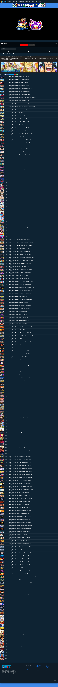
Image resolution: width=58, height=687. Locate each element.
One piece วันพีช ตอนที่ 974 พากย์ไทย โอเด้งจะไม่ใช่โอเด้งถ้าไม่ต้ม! (18, 323)
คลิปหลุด (37, 670)
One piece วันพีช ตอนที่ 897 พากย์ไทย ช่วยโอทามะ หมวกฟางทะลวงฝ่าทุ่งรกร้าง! (19, 91)
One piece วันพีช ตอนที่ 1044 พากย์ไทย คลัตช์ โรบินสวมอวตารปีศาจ (18, 534)
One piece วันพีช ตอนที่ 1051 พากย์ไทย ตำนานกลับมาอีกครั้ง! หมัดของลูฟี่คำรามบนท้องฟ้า (21, 555)
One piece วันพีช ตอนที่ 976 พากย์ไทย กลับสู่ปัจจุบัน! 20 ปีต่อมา (17, 329)
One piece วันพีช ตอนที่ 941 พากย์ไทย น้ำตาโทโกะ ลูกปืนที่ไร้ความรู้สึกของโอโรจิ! (20, 224)
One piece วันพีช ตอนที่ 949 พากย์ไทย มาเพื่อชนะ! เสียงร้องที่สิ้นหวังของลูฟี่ (19, 248)
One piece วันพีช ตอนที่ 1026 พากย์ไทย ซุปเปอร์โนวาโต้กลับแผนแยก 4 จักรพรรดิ (20, 480)
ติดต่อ (40, 1)
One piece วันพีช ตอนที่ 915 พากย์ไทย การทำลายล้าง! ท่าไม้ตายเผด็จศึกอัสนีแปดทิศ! (20, 145)
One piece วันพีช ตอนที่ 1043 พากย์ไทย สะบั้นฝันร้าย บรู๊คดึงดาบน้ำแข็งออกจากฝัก (20, 531)
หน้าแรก (9, 1)
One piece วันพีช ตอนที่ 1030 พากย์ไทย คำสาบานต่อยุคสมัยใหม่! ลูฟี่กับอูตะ (19, 492)
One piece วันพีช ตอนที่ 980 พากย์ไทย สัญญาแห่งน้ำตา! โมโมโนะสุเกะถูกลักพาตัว (20, 341)
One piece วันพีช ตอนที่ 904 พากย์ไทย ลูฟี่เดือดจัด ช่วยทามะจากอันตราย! (18, 112)
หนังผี (47, 670)
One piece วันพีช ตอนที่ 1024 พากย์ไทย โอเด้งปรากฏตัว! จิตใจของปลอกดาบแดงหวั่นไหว (21, 474)
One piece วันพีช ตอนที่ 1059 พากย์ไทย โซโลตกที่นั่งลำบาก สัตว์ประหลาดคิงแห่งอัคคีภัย (21, 579)
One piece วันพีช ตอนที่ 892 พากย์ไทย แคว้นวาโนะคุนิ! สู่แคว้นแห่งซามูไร (19, 76)
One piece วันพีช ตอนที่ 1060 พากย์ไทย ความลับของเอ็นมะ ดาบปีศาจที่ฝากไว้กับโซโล (20, 582)
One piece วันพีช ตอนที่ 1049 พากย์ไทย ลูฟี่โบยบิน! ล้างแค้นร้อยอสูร (18, 549)
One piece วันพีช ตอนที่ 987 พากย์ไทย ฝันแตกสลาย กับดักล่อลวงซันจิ (18, 362)
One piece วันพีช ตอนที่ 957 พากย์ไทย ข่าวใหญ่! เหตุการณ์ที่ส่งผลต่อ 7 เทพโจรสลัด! (20, 272)
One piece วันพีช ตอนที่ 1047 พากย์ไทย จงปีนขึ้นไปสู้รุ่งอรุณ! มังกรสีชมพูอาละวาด (20, 543)
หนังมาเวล (47, 666)
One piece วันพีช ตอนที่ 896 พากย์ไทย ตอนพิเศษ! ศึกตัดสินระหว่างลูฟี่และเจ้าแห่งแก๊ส (20, 88)
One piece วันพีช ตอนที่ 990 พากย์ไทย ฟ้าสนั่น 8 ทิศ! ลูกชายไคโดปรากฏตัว (19, 371)
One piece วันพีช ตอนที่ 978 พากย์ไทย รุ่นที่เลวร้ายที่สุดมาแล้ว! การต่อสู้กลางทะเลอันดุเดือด (21, 335)
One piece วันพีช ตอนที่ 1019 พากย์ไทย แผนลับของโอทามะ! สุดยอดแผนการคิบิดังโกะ (20, 459)
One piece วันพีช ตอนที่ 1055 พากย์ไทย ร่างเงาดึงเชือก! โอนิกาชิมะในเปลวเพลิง (19, 567)
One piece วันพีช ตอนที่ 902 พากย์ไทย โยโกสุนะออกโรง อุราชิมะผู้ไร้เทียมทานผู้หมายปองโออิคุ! (22, 106)
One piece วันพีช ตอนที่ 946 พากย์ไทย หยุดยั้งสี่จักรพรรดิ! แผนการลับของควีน (19, 239)
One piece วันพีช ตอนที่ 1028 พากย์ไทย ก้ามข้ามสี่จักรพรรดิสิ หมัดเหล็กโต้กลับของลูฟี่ (20, 486)
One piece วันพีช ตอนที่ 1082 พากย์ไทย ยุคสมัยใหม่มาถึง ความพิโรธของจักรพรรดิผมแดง (21, 649)
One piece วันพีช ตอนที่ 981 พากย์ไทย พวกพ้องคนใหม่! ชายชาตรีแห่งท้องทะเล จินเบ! (20, 344)
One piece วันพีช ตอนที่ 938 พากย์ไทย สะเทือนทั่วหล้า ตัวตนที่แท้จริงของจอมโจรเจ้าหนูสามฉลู (21, 215)
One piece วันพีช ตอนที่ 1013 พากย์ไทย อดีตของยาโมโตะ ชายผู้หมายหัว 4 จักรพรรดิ (20, 441)
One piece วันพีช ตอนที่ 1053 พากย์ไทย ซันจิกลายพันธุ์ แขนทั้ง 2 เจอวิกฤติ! (19, 561)
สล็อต (37, 667)
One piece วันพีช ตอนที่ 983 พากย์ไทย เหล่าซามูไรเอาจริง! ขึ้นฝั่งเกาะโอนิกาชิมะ (20, 350)
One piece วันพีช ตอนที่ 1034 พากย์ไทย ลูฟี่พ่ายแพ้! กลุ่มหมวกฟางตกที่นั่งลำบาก (19, 504)
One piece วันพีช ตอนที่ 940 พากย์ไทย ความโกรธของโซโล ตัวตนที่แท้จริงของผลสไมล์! (20, 221)
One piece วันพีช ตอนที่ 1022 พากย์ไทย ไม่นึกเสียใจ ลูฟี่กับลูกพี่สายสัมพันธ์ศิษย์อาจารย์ (20, 468)
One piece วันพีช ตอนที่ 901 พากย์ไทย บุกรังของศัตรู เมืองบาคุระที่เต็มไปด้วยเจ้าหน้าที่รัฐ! (21, 103)
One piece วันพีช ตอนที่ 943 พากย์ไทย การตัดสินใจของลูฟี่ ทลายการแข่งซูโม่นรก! (20, 230)
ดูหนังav (52, 680)
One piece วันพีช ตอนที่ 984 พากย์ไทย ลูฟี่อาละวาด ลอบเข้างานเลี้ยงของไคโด (19, 353)
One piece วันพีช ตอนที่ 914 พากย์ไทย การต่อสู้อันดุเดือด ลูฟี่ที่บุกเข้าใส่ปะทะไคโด (20, 142)
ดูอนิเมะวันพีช (21, 1)
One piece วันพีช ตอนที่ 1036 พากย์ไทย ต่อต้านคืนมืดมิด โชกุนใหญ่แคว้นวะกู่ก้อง (20, 510)
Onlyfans (37, 666)
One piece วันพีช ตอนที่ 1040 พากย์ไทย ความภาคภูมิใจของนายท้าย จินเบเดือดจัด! (20, 522)
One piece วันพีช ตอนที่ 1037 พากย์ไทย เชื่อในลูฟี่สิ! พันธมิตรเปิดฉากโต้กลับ (19, 513)
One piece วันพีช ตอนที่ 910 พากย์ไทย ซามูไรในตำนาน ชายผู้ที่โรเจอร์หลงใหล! (19, 130)
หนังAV (42, 680)
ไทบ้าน (47, 665)
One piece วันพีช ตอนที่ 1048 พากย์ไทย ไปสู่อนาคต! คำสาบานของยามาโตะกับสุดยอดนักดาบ (21, 546)
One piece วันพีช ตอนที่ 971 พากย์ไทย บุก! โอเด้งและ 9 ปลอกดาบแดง (18, 314)
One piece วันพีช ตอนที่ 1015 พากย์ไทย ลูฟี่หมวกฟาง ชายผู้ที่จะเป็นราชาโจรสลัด (20, 447)
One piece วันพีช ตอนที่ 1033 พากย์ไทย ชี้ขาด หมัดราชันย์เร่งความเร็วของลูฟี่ (19, 501)
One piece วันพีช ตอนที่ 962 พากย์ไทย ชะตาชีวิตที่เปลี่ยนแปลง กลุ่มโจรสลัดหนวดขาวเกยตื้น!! (21, 287)
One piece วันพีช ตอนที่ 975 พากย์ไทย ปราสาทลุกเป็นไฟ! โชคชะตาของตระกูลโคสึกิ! (20, 326)
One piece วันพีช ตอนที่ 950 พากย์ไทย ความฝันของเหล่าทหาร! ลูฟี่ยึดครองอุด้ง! (19, 251)
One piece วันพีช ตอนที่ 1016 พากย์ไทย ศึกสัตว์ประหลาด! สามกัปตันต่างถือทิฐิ (19, 450)
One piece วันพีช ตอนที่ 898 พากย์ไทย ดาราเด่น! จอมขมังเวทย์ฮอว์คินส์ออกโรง (19, 94)
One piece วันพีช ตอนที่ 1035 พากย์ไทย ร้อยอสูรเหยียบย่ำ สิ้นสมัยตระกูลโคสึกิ (19, 507)
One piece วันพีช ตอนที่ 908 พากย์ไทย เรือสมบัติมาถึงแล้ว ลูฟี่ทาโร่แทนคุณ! (19, 124)
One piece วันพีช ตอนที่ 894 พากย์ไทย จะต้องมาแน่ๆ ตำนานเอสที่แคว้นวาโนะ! (19, 82)
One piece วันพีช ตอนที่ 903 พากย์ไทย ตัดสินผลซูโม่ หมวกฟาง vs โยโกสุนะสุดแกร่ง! (20, 109)
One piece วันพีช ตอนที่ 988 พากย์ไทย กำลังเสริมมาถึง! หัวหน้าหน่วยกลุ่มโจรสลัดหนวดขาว (21, 365)
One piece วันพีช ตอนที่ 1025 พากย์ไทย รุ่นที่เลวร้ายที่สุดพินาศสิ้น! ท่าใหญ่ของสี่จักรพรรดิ (21, 477)
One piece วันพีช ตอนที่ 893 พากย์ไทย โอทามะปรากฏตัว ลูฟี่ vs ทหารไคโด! (19, 79)
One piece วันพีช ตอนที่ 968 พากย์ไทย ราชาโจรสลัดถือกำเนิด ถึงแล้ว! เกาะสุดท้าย (20, 305)
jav (45, 680)
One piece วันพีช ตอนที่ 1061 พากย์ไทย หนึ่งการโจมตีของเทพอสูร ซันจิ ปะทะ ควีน (20, 585)
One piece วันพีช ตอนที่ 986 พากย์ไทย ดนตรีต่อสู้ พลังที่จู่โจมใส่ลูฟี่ (18, 359)
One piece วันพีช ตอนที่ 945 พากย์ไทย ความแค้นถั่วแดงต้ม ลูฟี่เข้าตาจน (18, 236)
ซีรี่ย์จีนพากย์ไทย (38, 665)
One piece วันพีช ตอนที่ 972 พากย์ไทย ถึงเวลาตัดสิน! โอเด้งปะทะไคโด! (18, 317)
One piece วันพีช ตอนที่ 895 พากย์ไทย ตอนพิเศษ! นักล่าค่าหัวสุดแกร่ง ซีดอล (19, 85)
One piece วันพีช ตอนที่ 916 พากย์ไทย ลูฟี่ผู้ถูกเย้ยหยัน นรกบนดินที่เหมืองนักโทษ (19, 148)
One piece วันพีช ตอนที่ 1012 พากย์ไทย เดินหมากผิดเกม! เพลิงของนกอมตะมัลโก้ (19, 438)
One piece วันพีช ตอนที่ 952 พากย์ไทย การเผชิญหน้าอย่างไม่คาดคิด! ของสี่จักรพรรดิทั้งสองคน (21, 257)
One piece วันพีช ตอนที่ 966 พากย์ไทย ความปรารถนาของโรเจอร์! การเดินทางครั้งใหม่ (20, 299)
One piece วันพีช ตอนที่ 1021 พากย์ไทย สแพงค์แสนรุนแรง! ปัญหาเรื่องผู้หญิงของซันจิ (20, 465)
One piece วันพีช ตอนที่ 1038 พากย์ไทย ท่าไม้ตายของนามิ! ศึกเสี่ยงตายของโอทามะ (20, 516)
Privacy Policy (28, 668)
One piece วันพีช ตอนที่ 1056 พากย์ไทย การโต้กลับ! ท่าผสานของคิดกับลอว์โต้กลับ (20, 570)
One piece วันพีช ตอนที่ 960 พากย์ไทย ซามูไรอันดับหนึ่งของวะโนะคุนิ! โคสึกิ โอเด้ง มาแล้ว (21, 281)
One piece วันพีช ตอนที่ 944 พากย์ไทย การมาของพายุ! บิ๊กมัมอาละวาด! (18, 233)
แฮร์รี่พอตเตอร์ (48, 667)
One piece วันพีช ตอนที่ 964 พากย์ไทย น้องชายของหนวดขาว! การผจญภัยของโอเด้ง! (20, 293)
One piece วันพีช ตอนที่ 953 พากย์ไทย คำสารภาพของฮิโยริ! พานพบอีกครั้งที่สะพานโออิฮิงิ (21, 260)
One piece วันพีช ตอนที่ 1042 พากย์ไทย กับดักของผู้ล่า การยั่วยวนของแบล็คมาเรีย (20, 528)
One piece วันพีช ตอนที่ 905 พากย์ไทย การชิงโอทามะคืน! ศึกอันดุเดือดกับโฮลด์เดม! (20, 115)
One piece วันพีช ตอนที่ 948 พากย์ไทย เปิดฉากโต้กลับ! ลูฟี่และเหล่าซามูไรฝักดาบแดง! (20, 245)
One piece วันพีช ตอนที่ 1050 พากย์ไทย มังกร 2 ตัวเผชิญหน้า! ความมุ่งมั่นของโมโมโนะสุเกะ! (21, 552)
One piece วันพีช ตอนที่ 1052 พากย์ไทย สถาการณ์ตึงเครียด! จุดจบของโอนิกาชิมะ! (20, 558)
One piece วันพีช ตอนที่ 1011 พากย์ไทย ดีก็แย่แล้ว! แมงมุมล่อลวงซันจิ (18, 435)
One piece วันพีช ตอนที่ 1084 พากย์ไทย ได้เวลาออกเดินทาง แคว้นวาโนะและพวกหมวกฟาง (21, 655)
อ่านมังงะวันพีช (15, 1)
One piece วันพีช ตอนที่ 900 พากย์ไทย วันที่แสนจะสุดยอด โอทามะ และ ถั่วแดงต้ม (20, 100)
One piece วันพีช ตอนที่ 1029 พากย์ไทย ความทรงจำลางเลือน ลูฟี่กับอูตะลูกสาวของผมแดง (21, 489)
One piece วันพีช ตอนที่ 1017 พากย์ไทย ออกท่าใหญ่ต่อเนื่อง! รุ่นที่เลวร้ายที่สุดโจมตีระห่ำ (20, 453)
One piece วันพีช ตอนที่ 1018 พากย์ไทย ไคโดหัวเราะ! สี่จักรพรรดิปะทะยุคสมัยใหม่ (20, 456)
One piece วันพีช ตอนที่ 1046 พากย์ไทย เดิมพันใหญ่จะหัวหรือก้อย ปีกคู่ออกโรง (19, 540)
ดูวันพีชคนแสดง (34, 1)
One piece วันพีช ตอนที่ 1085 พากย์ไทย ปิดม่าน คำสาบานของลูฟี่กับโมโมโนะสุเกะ (20, 658)
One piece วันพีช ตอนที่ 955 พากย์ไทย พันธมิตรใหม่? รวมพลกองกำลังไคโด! (19, 266)
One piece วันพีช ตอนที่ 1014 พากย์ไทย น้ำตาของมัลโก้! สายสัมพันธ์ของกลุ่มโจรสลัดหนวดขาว (22, 444)
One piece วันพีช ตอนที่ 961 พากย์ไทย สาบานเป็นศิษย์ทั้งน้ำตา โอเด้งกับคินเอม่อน (20, 284)
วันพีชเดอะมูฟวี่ (27, 1)
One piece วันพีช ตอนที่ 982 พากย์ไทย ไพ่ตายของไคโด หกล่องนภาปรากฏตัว (19, 347)
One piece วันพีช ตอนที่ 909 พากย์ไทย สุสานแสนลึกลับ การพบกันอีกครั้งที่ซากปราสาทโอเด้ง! (21, 127)
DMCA (27, 669)
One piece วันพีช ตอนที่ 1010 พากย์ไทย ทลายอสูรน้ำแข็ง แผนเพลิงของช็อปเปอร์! (20, 432)
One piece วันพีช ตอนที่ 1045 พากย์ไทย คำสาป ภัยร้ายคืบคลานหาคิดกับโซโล (19, 537)
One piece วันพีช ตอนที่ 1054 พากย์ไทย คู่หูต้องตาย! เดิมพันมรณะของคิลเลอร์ (19, 564)
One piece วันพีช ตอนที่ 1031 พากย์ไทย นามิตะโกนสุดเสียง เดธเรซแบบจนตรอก (19, 495)
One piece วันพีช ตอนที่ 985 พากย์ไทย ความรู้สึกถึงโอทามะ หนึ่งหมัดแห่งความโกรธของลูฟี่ (21, 356)
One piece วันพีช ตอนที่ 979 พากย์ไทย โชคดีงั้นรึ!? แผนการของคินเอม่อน (19, 338)
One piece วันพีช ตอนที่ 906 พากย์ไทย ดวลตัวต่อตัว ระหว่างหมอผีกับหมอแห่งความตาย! (20, 118)
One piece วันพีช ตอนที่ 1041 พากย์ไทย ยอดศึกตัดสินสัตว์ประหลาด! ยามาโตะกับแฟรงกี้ (20, 525)
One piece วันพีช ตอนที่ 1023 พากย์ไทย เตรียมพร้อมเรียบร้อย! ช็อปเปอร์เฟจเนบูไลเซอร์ (20, 471)
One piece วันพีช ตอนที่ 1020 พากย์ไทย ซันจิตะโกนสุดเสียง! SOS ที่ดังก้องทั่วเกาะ (20, 462)
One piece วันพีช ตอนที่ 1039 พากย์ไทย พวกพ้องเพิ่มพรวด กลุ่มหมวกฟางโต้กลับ (19, 519)
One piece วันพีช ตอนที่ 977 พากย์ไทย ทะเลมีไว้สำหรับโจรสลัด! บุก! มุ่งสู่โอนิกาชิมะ (20, 332)
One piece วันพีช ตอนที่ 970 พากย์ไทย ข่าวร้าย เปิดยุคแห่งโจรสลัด (18, 311)
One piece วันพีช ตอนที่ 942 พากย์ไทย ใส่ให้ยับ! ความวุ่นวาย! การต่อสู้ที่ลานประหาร (20, 227)
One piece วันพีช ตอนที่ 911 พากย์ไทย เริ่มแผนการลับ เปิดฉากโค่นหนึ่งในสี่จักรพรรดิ (20, 133)
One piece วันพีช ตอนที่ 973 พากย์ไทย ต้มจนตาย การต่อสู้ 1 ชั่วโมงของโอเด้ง (19, 320)
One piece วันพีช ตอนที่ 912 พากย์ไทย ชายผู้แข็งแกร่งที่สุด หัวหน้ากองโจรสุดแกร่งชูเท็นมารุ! (21, 136)
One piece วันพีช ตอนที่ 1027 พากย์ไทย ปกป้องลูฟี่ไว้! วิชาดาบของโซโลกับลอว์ (19, 483)
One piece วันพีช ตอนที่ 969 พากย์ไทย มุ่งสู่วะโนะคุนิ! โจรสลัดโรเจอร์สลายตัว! (19, 308)
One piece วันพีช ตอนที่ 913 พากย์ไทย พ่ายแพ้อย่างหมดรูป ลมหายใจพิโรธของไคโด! (20, 139)
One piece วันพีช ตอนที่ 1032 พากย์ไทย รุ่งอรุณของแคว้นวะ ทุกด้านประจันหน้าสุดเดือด (20, 498)
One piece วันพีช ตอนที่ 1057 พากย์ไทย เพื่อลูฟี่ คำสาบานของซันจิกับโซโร (19, 573)
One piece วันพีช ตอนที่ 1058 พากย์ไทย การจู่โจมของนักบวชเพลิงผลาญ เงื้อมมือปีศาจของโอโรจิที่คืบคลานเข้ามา (24, 576)
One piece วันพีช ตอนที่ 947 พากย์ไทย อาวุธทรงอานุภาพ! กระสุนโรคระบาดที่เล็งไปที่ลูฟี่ (21, 242)
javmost (48, 680)
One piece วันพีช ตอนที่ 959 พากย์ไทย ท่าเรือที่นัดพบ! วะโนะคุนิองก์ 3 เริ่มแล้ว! (19, 278)
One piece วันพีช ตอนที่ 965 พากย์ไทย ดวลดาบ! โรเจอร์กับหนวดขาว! (18, 296)
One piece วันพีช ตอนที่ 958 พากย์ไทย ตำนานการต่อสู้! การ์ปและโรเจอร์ (18, 275)
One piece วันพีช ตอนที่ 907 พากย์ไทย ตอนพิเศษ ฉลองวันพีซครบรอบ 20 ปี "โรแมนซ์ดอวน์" (21, 121)
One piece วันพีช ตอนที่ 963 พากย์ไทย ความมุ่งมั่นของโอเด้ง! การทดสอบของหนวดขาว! (20, 290)
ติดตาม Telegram (24, 44)
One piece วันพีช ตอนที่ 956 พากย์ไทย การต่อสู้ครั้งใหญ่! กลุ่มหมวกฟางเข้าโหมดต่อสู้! (20, 269)
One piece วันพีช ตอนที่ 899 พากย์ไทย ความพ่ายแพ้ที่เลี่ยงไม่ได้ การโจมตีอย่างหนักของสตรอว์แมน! (22, 97)
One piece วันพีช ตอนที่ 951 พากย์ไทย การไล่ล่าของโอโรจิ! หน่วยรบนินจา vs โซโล (20, 254)
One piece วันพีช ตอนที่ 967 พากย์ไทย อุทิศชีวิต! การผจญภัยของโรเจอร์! (18, 302)
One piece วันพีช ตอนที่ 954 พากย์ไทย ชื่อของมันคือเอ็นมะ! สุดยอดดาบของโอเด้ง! (20, 263)
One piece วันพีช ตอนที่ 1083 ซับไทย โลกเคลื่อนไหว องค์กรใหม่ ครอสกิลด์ (19, 652)
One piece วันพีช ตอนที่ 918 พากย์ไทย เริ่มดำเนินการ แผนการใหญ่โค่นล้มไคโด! (19, 154)
